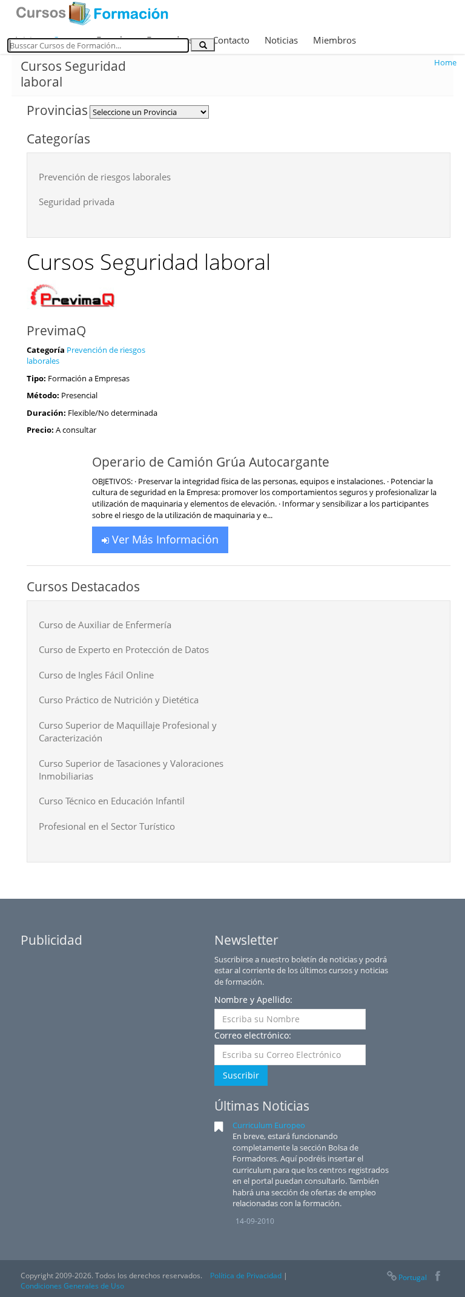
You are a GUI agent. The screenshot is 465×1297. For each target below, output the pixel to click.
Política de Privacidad (246, 1275)
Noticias (281, 40)
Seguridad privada (76, 201)
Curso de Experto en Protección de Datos (124, 649)
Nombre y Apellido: (253, 999)
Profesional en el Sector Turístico (107, 826)
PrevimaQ (56, 330)
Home (445, 62)
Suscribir (241, 1075)
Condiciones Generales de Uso (72, 1286)
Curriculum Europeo (268, 1125)
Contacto (231, 40)
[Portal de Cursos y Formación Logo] (92, 13)
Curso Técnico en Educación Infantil (112, 801)
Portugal (412, 1277)
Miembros (334, 40)
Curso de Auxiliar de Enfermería (105, 625)
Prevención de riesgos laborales (105, 177)
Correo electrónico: (252, 1035)
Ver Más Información (164, 539)
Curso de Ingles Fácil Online (96, 675)
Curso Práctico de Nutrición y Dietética (119, 700)
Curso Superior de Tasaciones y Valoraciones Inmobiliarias (131, 769)
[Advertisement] (111, 1029)
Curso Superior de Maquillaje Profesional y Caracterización (128, 731)
